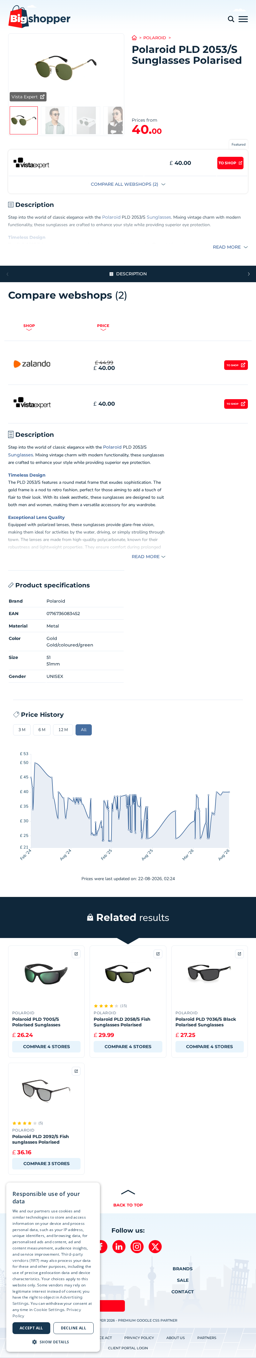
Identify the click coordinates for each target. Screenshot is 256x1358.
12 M (63, 730)
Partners (206, 1338)
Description (131, 274)
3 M (21, 730)
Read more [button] (227, 247)
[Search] (231, 19)
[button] (248, 274)
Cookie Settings (49, 1309)
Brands (183, 1269)
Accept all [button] (31, 1328)
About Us (175, 1338)
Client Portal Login (128, 1348)
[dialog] (53, 1267)
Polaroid (154, 37)
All (83, 730)
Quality (56, 517)
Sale (183, 1280)
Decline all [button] (73, 1328)
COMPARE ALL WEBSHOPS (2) (125, 184)
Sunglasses (159, 217)
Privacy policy (139, 1338)
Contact (182, 1292)
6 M (41, 730)
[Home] (137, 38)
